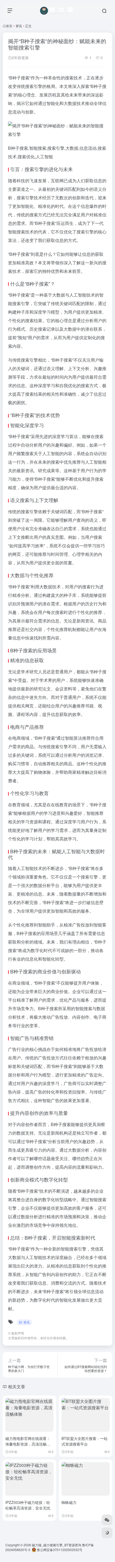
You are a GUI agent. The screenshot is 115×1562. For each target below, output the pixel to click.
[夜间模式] (107, 1532)
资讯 (19, 25)
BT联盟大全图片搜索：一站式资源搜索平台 (85, 1441)
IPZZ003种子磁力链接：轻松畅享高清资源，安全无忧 (27, 1505)
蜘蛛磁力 (69, 1502)
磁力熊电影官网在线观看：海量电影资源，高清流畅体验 (27, 1444)
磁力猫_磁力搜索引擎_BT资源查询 (56, 1545)
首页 (9, 25)
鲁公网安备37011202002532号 (59, 1549)
